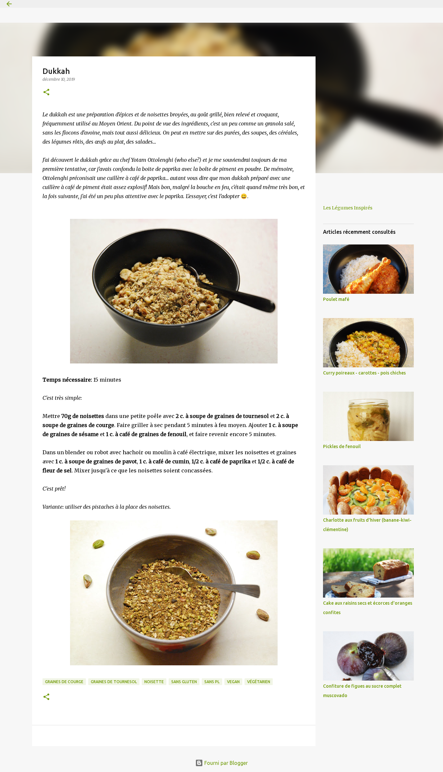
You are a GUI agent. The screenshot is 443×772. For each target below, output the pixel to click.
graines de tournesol (114, 682)
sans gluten (184, 682)
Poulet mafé (336, 299)
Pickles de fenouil (342, 446)
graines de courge (64, 682)
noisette (154, 682)
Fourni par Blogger (225, 763)
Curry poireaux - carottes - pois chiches (364, 372)
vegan (233, 682)
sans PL (212, 682)
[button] (46, 92)
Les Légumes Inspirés (347, 208)
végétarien (258, 682)
